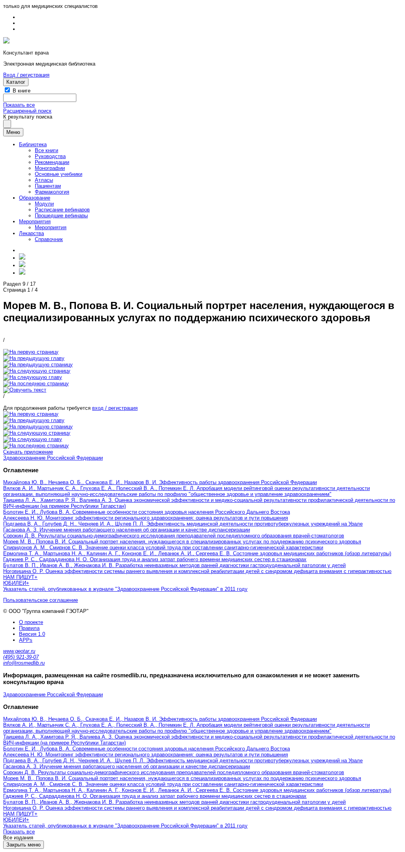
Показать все (19, 105)
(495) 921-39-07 (21, 657)
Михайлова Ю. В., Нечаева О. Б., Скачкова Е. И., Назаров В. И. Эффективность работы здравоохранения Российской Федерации (160, 482)
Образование (34, 198)
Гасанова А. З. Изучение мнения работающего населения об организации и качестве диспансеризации (126, 530)
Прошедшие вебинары (61, 216)
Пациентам (48, 186)
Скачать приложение (28, 452)
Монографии (50, 168)
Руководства (50, 156)
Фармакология (52, 192)
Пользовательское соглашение (40, 600)
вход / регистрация (115, 408)
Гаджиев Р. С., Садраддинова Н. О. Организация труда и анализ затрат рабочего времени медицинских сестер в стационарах (155, 559)
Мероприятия (35, 221)
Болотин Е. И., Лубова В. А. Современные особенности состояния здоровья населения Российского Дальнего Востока (146, 512)
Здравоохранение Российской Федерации (53, 458)
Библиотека (33, 144)
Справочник (49, 239)
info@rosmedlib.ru (24, 663)
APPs (25, 640)
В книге (21, 91)
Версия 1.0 (32, 634)
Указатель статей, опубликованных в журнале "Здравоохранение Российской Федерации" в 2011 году (125, 589)
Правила (29, 628)
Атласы (44, 180)
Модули (44, 204)
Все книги (46, 150)
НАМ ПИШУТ (18, 577)
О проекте (31, 622)
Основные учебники (58, 174)
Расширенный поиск (27, 111)
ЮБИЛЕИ (14, 583)
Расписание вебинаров (62, 210)
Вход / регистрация (26, 75)
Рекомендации (52, 162)
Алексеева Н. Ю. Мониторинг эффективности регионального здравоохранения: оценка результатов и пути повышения (145, 518)
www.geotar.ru (19, 651)
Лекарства (31, 233)
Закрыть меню (23, 845)
